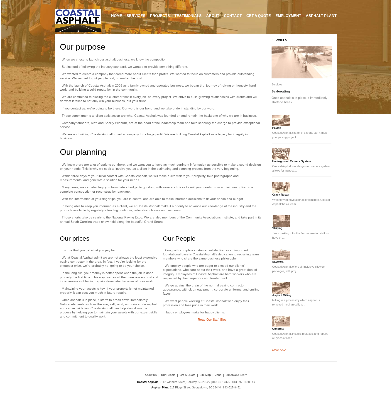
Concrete (278, 328)
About (212, 16)
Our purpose (82, 46)
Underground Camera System (291, 161)
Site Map (205, 375)
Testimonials (188, 16)
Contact (233, 16)
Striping (277, 228)
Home (116, 16)
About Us (151, 375)
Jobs (218, 375)
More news (279, 350)
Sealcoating (281, 91)
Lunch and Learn (236, 375)
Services (136, 16)
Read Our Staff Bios (212, 319)
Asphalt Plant (321, 16)
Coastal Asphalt (78, 20)
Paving (276, 127)
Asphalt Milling (281, 295)
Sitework (278, 261)
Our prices (74, 238)
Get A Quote (258, 16)
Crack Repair (280, 194)
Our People (179, 238)
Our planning (83, 152)
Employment (288, 16)
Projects (160, 16)
